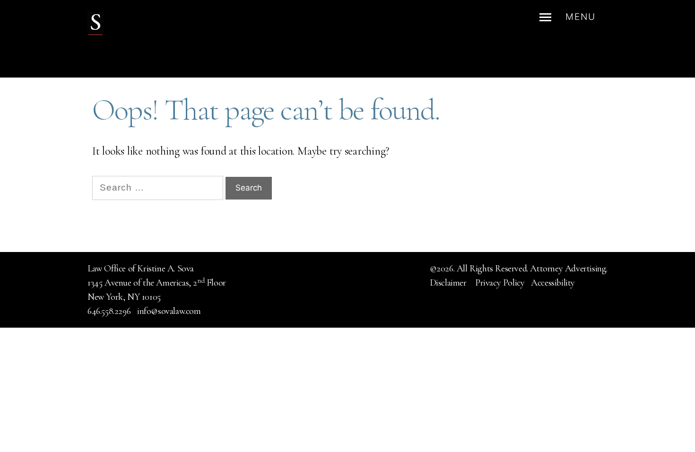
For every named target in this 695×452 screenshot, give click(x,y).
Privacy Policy (499, 282)
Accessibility (553, 282)
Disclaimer (449, 282)
